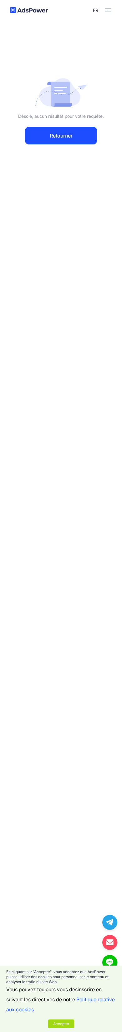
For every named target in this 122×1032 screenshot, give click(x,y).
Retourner (61, 136)
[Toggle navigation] (108, 10)
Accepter (61, 1023)
